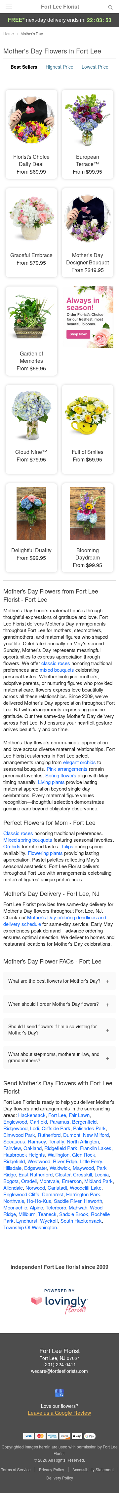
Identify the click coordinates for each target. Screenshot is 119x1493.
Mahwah (78, 1207)
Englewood (15, 1121)
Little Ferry (91, 1161)
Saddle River (67, 1200)
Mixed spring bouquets (27, 839)
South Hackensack (81, 1220)
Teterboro (56, 1207)
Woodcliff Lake (85, 1187)
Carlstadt (57, 1187)
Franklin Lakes (95, 1147)
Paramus (59, 1121)
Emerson (72, 1180)
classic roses (55, 663)
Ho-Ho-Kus (39, 1200)
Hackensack (32, 1114)
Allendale (13, 1187)
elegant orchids (79, 762)
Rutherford (49, 1134)
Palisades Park (89, 1128)
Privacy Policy (51, 1470)
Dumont (71, 1134)
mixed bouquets (57, 669)
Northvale (13, 1200)
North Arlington (83, 1141)
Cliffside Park (56, 1128)
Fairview (12, 1147)
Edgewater (35, 1167)
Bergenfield (84, 1121)
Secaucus (14, 1141)
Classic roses (18, 833)
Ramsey (37, 1141)
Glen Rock (83, 1154)
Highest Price (59, 66)
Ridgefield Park (60, 1147)
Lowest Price (95, 66)
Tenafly (56, 1141)
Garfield (38, 1121)
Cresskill (82, 1174)
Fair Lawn (79, 1114)
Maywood (83, 1167)
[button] (105, 1478)
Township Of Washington (30, 1227)
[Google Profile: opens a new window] (59, 1392)
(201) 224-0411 (59, 1364)
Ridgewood (15, 1128)
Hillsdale (12, 1167)
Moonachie (15, 1207)
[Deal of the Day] (88, 326)
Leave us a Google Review (59, 1412)
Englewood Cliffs (21, 1194)
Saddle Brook (73, 1213)
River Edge (65, 1161)
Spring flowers (60, 775)
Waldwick (60, 1167)
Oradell (29, 1180)
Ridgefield (14, 1161)
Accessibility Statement (93, 1470)
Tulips (67, 846)
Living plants (51, 781)
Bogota (11, 1180)
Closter (62, 1174)
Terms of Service (16, 1470)
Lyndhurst (26, 1220)
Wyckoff (49, 1220)
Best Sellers (24, 66)
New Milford (96, 1134)
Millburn (27, 1213)
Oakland (32, 1147)
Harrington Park (83, 1194)
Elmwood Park (19, 1134)
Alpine (36, 1207)
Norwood (35, 1187)
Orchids (11, 846)
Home (8, 33)
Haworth (93, 1200)
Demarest (52, 1194)
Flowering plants (45, 852)
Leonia (102, 1174)
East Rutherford (36, 1174)
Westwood (38, 1161)
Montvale (49, 1180)
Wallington (58, 1154)
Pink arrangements (67, 768)
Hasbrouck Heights (24, 1154)
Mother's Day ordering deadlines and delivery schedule (54, 920)
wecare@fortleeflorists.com (59, 1371)
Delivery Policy (59, 1478)
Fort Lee (57, 1114)
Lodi (34, 1128)
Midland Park (98, 1180)
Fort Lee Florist (60, 6)
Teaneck (47, 1213)
